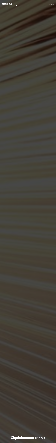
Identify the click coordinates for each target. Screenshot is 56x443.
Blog (49, 4)
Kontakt (52, 4)
